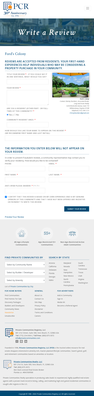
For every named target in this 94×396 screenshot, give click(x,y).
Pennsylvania (69, 285)
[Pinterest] (21, 341)
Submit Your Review (76, 209)
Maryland (67, 263)
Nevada (67, 266)
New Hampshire (68, 271)
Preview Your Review (14, 217)
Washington (83, 283)
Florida (51, 273)
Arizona (52, 263)
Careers (38, 316)
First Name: (11, 174)
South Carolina (81, 264)
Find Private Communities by (24, 257)
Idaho (51, 280)
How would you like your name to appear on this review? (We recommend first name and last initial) (35, 131)
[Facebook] (17, 341)
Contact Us (39, 299)
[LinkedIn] (25, 341)
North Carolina (67, 280)
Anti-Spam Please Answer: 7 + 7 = (22, 186)
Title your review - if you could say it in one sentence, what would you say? (27, 75)
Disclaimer (39, 309)
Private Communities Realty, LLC (28, 361)
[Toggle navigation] (87, 8)
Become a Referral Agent (67, 305)
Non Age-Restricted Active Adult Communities (72, 243)
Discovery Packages (13, 302)
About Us (38, 295)
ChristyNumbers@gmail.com (79, 113)
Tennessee (82, 269)
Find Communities (12, 295)
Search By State (59, 257)
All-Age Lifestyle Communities (21, 243)
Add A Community (64, 295)
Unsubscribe (10, 316)
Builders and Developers (14, 305)
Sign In (60, 299)
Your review (14, 88)
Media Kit (61, 302)
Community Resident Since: (21, 120)
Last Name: (55, 174)
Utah (80, 276)
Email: (53, 163)
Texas (80, 272)
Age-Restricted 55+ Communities (47, 238)
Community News (12, 309)
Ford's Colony (15, 54)
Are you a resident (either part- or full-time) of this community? (27, 109)
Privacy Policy (40, 305)
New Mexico (69, 276)
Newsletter (9, 312)
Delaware (52, 270)
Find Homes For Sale (13, 299)
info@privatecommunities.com (28, 338)
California (52, 266)
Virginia (81, 279)
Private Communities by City (21, 286)
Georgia (52, 277)
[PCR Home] (10, 333)
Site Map (38, 302)
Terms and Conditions (44, 312)
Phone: (8, 163)
